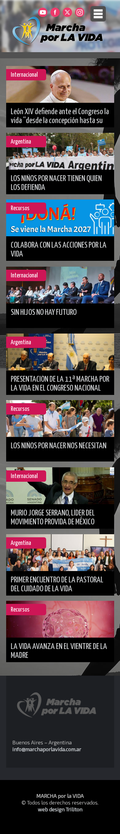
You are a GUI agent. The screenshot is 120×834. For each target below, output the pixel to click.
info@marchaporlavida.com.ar (46, 749)
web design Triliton (60, 809)
